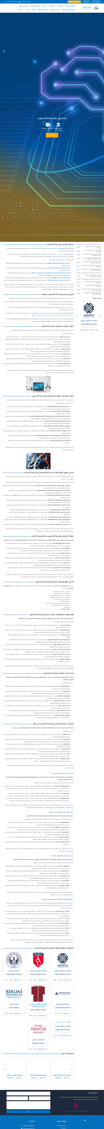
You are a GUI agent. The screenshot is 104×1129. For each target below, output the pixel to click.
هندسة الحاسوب (19, 313)
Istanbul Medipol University (89, 324)
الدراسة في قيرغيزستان (68, 10)
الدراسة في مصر (55, 10)
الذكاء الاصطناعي (63, 315)
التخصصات (52, 6)
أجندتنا (34, 10)
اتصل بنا (20, 10)
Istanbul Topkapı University (38, 1010)
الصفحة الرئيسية (70, 6)
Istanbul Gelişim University (14, 974)
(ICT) (60, 256)
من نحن (27, 10)
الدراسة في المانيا (43, 10)
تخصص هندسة (63, 319)
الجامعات (60, 6)
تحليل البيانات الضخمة (51, 315)
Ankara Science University (62, 1008)
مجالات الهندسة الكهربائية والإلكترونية (50, 254)
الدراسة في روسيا (23, 6)
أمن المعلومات (40, 315)
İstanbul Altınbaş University (38, 974)
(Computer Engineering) (53, 248)
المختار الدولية (87, 7)
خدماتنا (44, 6)
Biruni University (14, 1008)
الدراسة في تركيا (35, 6)
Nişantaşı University (38, 1043)
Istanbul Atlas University (63, 1030)
